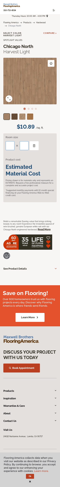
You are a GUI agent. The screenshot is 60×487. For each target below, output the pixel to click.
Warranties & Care (14, 405)
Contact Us (9, 420)
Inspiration (9, 398)
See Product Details (15, 268)
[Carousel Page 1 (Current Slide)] (24, 109)
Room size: (12, 137)
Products (27, 22)
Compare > (50, 33)
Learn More (28, 317)
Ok (30, 476)
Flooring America (11, 22)
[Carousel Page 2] (28, 108)
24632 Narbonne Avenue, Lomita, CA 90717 (22, 436)
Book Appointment (23, 367)
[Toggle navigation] (54, 10)
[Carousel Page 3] (32, 108)
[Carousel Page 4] (36, 108)
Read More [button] (44, 229)
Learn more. (41, 471)
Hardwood (41, 22)
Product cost (13, 159)
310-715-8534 (9, 10)
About (6, 413)
